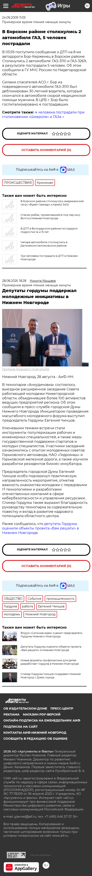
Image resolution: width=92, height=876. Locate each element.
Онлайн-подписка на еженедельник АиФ (41, 720)
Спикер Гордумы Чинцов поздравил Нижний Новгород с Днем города (51, 675)
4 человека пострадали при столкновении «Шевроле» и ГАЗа (43, 114)
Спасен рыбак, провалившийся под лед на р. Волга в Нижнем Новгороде (51, 216)
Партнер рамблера (40, 855)
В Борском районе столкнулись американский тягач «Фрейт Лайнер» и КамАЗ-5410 (52, 203)
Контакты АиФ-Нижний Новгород (34, 733)
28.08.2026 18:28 (14, 281)
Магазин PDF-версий (42, 714)
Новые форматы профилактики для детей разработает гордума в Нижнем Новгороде (50, 662)
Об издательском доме (25, 708)
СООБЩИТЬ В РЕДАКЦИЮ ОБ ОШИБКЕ (35, 739)
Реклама (11, 714)
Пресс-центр (61, 708)
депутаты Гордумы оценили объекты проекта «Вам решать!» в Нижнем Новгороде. (40, 528)
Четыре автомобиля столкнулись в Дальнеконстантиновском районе (44, 244)
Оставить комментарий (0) (46, 150)
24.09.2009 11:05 (14, 17)
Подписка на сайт (20, 727)
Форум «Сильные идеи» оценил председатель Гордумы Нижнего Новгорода (51, 634)
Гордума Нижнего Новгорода (25, 369)
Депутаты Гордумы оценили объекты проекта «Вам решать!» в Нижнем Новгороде (51, 648)
